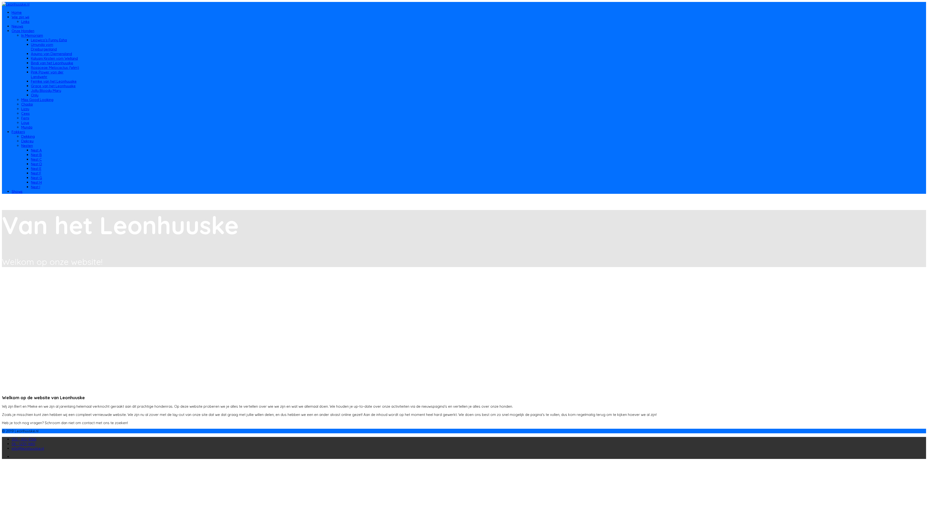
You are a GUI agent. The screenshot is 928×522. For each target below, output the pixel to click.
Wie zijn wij (20, 17)
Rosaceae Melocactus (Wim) (55, 67)
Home (17, 12)
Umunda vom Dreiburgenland (44, 46)
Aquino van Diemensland (51, 53)
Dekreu (27, 141)
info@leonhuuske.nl (28, 448)
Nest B (36, 154)
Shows (17, 191)
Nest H (36, 182)
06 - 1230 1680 (23, 444)
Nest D (36, 164)
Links (25, 21)
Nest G (36, 177)
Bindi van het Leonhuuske (52, 63)
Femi (25, 118)
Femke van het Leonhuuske (54, 81)
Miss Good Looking (37, 99)
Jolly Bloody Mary (46, 90)
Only (34, 95)
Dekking (28, 136)
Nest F (36, 173)
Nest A (36, 150)
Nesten (27, 145)
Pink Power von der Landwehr (47, 74)
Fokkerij (18, 132)
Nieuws (17, 26)
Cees (25, 113)
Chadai (27, 104)
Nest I (35, 187)
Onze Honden (23, 31)
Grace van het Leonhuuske (53, 86)
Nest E (36, 168)
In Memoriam (32, 35)
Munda (26, 127)
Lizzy (25, 109)
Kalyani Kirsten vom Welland (54, 58)
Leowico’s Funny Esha (49, 40)
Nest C (36, 159)
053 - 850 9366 (24, 439)
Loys (25, 122)
